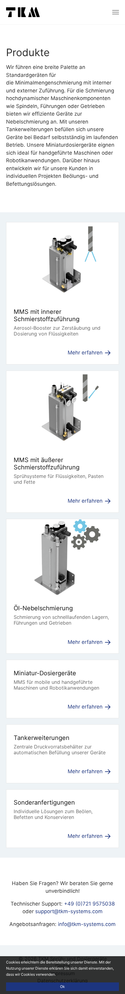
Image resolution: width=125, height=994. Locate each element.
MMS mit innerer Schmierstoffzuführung (46, 315)
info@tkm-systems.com (87, 924)
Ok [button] (62, 986)
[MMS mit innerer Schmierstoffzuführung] (62, 260)
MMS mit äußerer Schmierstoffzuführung (46, 463)
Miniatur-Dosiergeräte (45, 673)
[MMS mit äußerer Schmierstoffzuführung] (62, 408)
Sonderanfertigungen (44, 802)
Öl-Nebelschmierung (43, 608)
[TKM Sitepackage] (23, 12)
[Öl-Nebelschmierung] (62, 557)
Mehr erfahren (86, 353)
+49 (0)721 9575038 (89, 904)
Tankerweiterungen (41, 737)
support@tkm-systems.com (69, 911)
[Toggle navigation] (115, 12)
